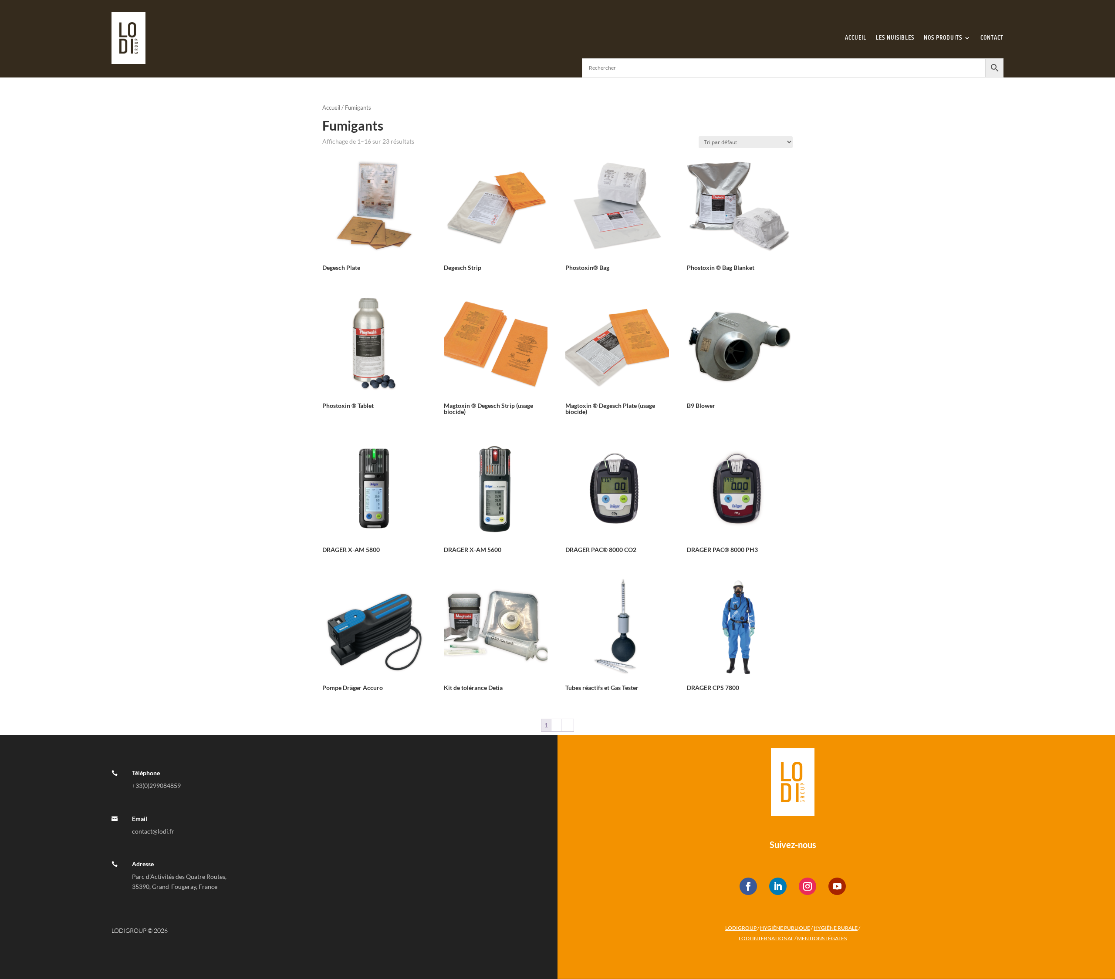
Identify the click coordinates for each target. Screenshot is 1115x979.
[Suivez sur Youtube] (837, 886)
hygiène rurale (836, 928)
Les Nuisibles (895, 37)
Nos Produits (943, 37)
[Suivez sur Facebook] (748, 886)
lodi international (766, 938)
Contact (992, 37)
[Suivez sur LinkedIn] (778, 886)
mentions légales (822, 938)
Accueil (855, 37)
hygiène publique (785, 928)
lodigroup (741, 928)
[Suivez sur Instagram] (807, 886)
